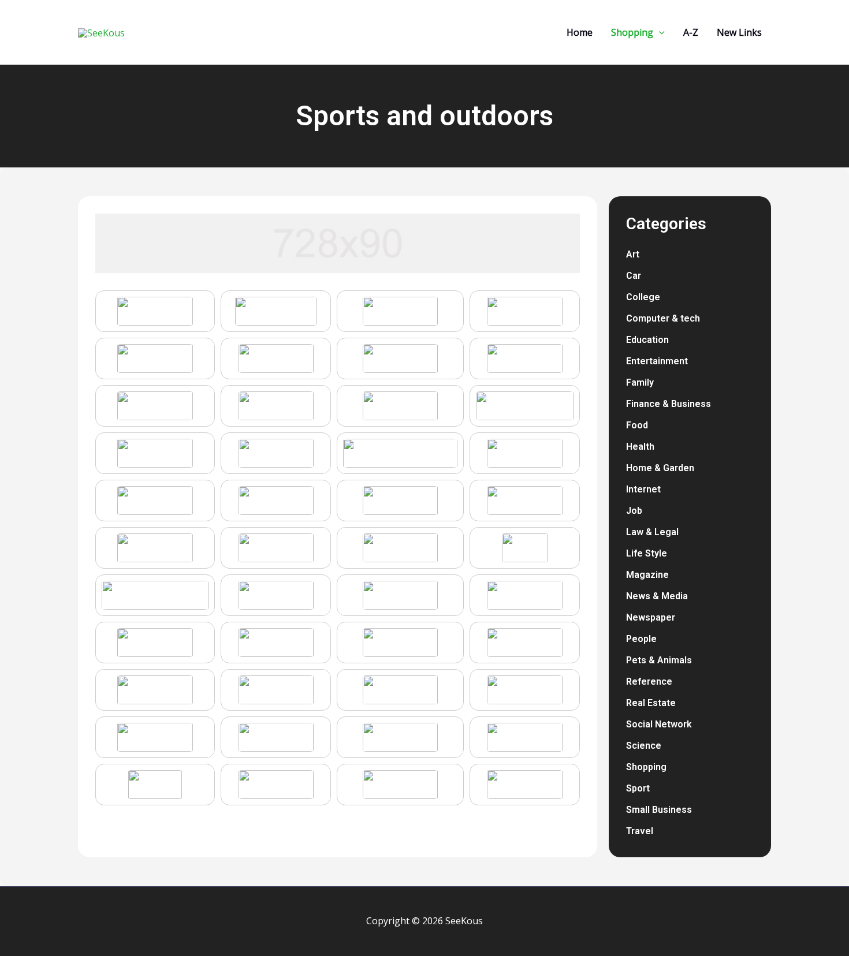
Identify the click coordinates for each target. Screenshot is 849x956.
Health (640, 446)
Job (634, 510)
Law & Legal (652, 531)
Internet (643, 489)
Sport (638, 788)
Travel (639, 831)
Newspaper (650, 617)
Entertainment (657, 361)
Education (647, 339)
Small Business (659, 809)
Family (640, 382)
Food (637, 425)
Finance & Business (668, 403)
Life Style (646, 553)
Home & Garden (660, 467)
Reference (649, 681)
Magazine (647, 574)
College (643, 297)
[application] (659, 32)
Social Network (659, 724)
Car (633, 275)
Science (643, 745)
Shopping (646, 766)
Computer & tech (663, 318)
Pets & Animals (659, 660)
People (641, 638)
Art (632, 254)
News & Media (657, 596)
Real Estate (651, 702)
